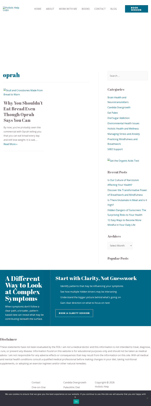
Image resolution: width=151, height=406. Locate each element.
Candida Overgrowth (118, 107)
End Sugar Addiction (118, 118)
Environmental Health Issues (123, 123)
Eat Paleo (112, 112)
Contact (36, 382)
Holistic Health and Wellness (123, 128)
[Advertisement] (75, 39)
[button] (74, 313)
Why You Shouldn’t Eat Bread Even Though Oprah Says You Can (23, 111)
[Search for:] (127, 75)
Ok (76, 401)
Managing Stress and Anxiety (123, 134)
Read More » (10, 144)
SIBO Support (115, 149)
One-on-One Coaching (39, 389)
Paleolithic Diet (71, 387)
